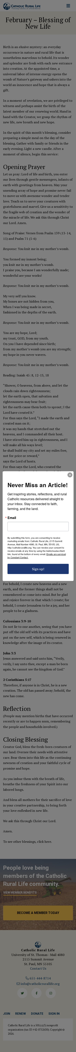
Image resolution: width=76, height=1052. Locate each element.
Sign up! (38, 569)
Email (11, 517)
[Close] (69, 474)
